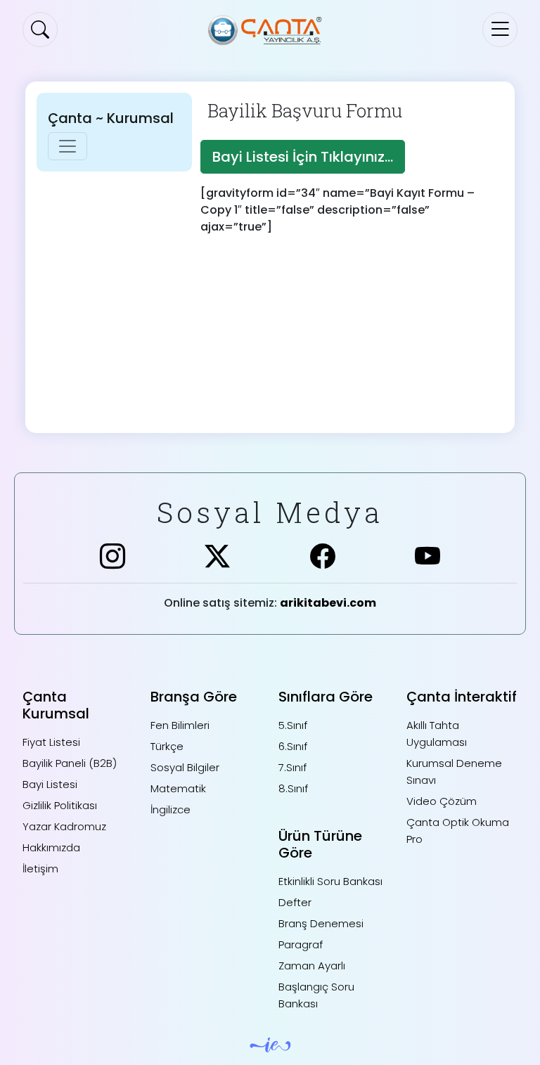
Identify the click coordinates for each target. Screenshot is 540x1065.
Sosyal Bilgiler (184, 767)
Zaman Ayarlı (311, 965)
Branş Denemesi (321, 923)
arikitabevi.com (328, 603)
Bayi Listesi (49, 784)
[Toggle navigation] (500, 29)
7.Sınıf (292, 767)
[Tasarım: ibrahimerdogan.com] (270, 1044)
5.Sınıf (292, 725)
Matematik (178, 788)
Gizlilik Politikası (59, 805)
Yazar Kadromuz (64, 826)
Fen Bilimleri (180, 725)
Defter (294, 902)
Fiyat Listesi (51, 742)
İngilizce (170, 809)
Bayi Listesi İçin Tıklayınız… (302, 157)
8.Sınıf (293, 788)
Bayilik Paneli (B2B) (69, 763)
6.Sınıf (292, 746)
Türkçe (167, 746)
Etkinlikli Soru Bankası (330, 881)
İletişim (40, 868)
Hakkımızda (51, 847)
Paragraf (300, 944)
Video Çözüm (441, 801)
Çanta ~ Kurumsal (111, 118)
